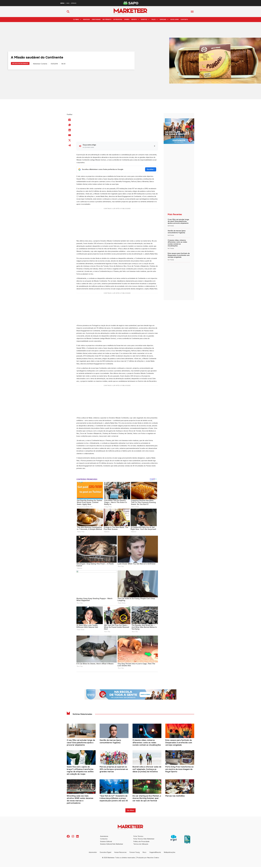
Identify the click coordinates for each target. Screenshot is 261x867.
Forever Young (135, 852)
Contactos (103, 839)
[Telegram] (70, 145)
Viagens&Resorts (155, 852)
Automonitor (93, 852)
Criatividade (96, 19)
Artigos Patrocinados (20, 63)
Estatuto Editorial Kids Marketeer (111, 844)
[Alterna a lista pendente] (80, 19)
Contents (184, 19)
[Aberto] (192, 11)
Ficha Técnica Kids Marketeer (143, 839)
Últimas (76, 19)
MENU (62, 3)
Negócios (86, 19)
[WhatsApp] (70, 125)
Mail (68, 3)
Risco (144, 852)
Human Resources (120, 852)
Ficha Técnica (138, 836)
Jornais (73, 3)
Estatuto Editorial (106, 841)
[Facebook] (70, 120)
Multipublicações (169, 852)
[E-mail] (70, 135)
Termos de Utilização (140, 844)
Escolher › (150, 169)
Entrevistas (117, 19)
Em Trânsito (107, 19)
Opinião (126, 19)
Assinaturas (104, 836)
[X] (70, 140)
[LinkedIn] (70, 130)
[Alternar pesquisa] (68, 11)
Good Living (174, 19)
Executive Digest (105, 852)
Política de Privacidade (141, 841)
